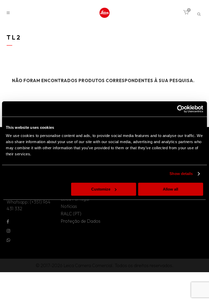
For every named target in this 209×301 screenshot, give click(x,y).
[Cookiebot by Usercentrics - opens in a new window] (181, 109)
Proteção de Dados (80, 221)
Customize (100, 189)
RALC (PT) (71, 213)
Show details (181, 173)
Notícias (69, 206)
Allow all (170, 189)
